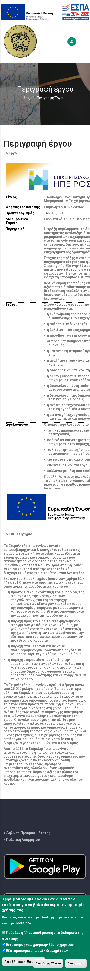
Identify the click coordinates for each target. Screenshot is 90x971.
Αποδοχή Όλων (48, 963)
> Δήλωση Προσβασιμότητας (27, 833)
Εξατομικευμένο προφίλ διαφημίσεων (37, 951)
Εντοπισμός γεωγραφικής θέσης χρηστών (40, 945)
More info (23, 923)
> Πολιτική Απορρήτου (22, 840)
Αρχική (29, 98)
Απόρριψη (75, 963)
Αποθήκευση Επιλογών (23, 962)
